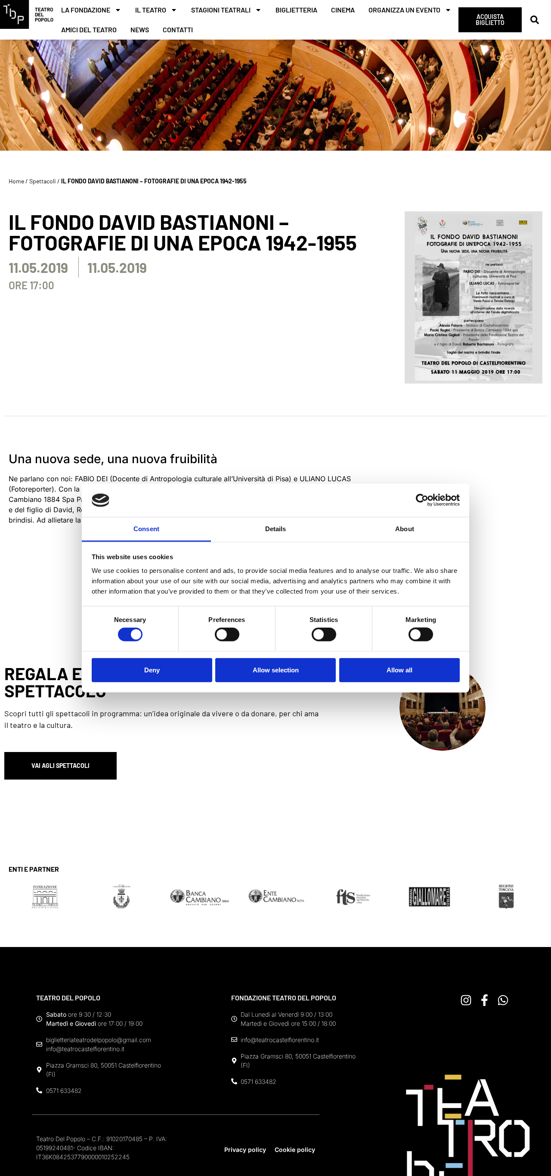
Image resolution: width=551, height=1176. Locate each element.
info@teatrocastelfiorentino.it (85, 1048)
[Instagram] (466, 1000)
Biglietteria (296, 10)
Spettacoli (42, 181)
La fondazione (85, 10)
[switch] (227, 634)
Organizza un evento (404, 10)
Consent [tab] (146, 528)
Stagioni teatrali (221, 10)
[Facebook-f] (484, 1000)
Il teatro (150, 10)
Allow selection (276, 669)
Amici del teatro (89, 29)
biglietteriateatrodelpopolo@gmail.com (98, 1039)
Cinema (343, 10)
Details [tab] (275, 528)
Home (16, 181)
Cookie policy (295, 1149)
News (139, 29)
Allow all (399, 669)
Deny (152, 669)
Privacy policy (245, 1149)
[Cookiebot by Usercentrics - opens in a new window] (422, 500)
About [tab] (404, 528)
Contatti (178, 29)
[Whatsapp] (503, 1000)
